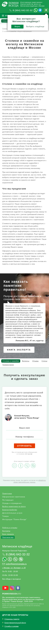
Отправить (24, 446)
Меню (8, 16)
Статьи (44, 361)
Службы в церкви (12, 626)
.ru (11, 594)
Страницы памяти (12, 619)
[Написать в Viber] (27, 463)
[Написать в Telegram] (40, 10)
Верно (17, 26)
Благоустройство (9, 510)
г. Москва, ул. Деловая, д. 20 (14, 568)
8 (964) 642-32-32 (23, 10)
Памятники (7, 493)
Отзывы (35, 361)
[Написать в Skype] (34, 463)
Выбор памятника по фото (14, 506)
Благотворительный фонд (15, 623)
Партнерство (8, 537)
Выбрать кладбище (35, 26)
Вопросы (25, 361)
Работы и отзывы (9, 528)
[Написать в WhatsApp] (36, 10)
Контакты (6, 531)
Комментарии (8, 365)
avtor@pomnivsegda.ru (16, 564)
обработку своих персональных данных (29, 481)
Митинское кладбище (17, 546)
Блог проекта (8, 534)
